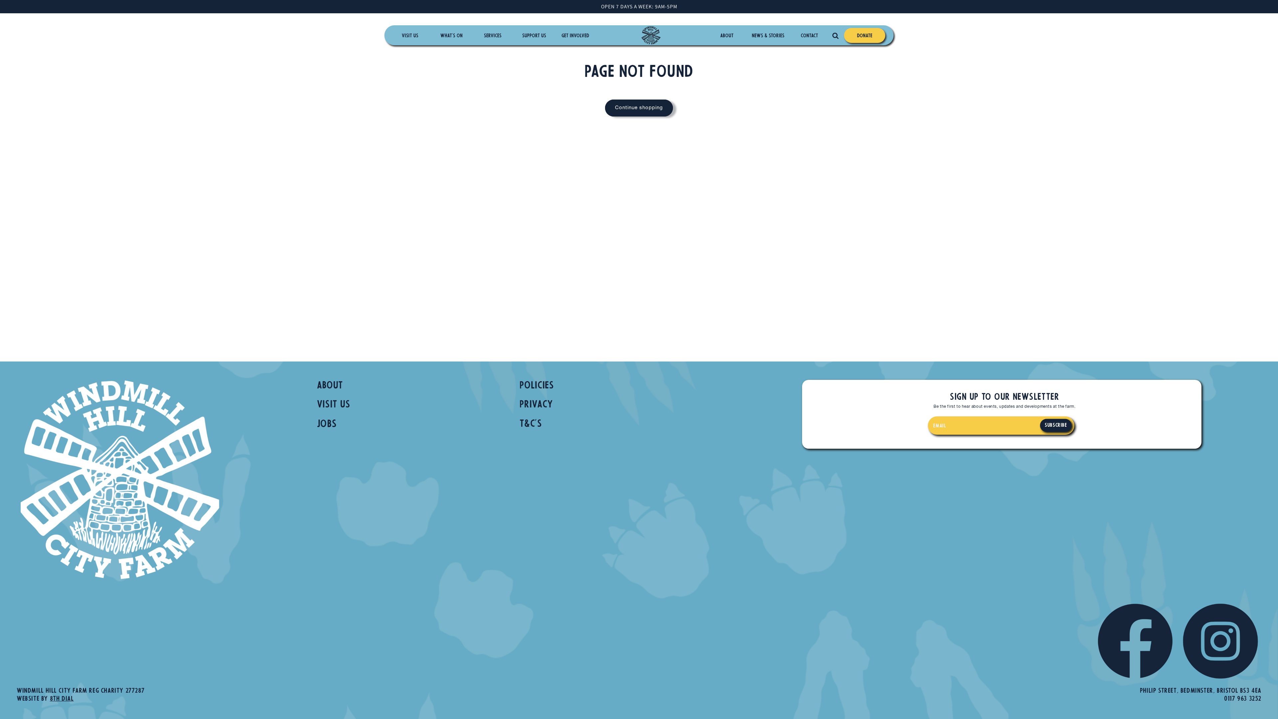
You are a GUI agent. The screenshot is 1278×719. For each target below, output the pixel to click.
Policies (537, 386)
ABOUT (330, 386)
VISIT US (333, 405)
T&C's (531, 424)
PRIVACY (536, 405)
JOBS (327, 424)
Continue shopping (639, 108)
